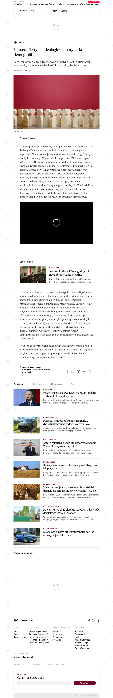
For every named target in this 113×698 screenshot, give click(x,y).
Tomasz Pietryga (27, 138)
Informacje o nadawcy (38, 640)
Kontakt (17, 634)
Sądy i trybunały (49, 440)
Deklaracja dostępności (39, 643)
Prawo (64, 11)
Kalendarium (36, 665)
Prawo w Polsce (49, 390)
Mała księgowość (82, 640)
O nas (16, 631)
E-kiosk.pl (79, 631)
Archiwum (57, 640)
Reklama (56, 631)
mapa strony (19, 665)
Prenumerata (58, 637)
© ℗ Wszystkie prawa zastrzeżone (35, 370)
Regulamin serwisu (37, 637)
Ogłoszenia (57, 634)
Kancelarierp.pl (81, 643)
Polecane (38, 384)
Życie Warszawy (82, 648)
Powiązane (19, 384)
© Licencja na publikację (31, 367)
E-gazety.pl (80, 634)
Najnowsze (57, 384)
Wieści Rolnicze (81, 645)
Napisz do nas (20, 637)
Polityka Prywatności (38, 631)
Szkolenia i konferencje (24, 657)
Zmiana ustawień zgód (39, 634)
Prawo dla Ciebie (55, 267)
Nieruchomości (49, 484)
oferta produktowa (56, 665)
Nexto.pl (78, 637)
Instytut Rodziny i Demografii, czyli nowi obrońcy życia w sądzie (69, 273)
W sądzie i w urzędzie (51, 506)
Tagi (73, 384)
